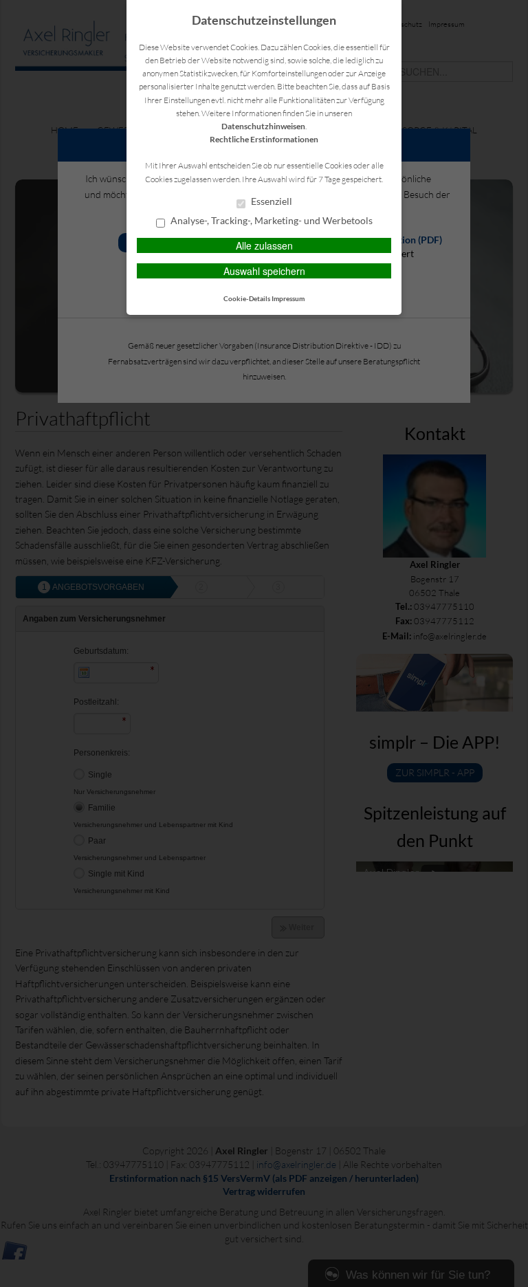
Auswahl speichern (264, 271)
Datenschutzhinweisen (263, 126)
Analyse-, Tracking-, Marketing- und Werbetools (270, 220)
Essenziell (270, 201)
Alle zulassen (264, 245)
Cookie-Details (246, 298)
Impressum (288, 298)
